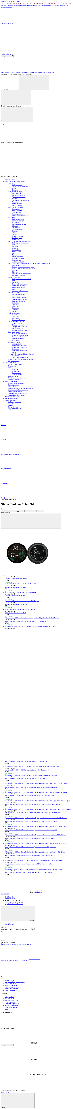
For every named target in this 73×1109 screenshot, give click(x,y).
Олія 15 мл (15, 316)
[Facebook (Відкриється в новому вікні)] (43, 70)
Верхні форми (16, 250)
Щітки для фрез (17, 205)
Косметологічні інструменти (21, 274)
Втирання (15, 308)
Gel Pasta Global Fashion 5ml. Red (15, 587)
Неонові (14, 231)
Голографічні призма (19, 224)
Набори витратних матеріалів (21, 279)
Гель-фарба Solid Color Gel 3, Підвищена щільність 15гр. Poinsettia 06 (27, 770)
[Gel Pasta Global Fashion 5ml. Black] (38, 553)
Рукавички (15, 356)
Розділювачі (16, 340)
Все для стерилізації (11, 381)
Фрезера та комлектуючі (20, 186)
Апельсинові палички (19, 287)
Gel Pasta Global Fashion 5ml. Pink (15, 613)
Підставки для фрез (18, 195)
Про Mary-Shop (6, 5)
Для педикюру (17, 203)
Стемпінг (15, 304)
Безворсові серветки (18, 285)
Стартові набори (10, 180)
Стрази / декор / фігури (19, 299)
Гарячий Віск (16, 373)
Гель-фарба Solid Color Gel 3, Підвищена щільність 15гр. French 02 (26, 761)
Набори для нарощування (20, 243)
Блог (10, 7)
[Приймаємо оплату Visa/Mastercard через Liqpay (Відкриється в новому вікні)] (17, 944)
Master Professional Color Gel (14, 902)
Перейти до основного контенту (11, 1)
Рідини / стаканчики (18, 258)
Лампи (14, 188)
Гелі (13, 244)
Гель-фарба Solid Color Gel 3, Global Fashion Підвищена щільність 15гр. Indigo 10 (31, 830)
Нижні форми (16, 251)
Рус (6, 124)
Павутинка (15, 306)
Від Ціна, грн (5, 929)
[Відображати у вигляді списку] (46, 521)
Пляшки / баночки (18, 325)
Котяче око (15, 222)
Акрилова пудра (17, 256)
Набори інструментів (19, 265)
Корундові (15, 202)
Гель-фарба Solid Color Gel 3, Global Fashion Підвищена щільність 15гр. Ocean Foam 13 (33, 813)
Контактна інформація (43, 5)
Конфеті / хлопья (17, 236)
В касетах (15, 369)
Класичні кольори (18, 221)
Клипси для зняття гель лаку (21, 330)
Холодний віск (17, 374)
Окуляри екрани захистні (20, 357)
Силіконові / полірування (20, 200)
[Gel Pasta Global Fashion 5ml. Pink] (38, 609)
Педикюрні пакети (18, 338)
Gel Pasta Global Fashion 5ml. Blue (15, 596)
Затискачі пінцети (18, 262)
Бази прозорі (16, 209)
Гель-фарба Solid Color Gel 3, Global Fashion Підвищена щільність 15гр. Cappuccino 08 (32, 804)
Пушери (14, 270)
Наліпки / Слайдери (18, 301)
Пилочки (15, 282)
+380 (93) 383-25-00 (7, 23)
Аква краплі (16, 296)
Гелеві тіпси (16, 248)
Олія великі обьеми (18, 320)
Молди (14, 255)
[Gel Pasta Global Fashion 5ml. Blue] (38, 592)
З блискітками (16, 227)
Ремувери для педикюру (20, 335)
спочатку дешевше (18, 511)
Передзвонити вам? (7, 56)
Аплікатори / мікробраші (20, 291)
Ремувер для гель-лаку (19, 347)
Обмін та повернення (57, 5)
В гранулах (15, 371)
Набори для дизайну (18, 294)
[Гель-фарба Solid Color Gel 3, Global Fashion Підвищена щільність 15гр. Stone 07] (38, 843)
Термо (14, 233)
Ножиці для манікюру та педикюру (23, 267)
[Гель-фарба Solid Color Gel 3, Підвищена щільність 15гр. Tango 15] (38, 775)
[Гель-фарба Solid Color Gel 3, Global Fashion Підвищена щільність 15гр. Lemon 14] (38, 792)
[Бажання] (36, 134)
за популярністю (6, 511)
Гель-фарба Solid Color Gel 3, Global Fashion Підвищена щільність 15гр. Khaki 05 (31, 821)
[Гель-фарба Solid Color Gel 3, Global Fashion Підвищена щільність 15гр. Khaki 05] (38, 818)
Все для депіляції (10, 362)
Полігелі (15, 246)
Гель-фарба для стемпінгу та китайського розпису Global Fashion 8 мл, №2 (29, 872)
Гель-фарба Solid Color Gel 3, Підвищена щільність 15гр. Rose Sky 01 (27, 621)
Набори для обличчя (11, 398)
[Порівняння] (16, 97)
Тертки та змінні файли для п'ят (22, 337)
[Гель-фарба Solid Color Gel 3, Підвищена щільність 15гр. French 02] (38, 626)
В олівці (14, 315)
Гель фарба (15, 303)
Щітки (14, 289)
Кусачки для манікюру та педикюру (23, 268)
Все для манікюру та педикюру (15, 181)
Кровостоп (15, 349)
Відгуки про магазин (17, 5)
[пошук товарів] (34, 82)
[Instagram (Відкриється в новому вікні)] (15, 70)
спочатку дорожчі (31, 511)
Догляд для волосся (11, 400)
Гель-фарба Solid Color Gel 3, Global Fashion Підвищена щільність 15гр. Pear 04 (30, 855)
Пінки (14, 352)
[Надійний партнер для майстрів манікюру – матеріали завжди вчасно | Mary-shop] (10, 939)
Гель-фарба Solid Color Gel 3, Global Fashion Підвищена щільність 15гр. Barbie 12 (31, 787)
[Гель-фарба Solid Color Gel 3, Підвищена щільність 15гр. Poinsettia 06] (38, 766)
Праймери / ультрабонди (20, 215)
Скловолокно (16, 260)
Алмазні (14, 198)
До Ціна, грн (20, 929)
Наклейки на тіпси (18, 328)
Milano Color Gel (10, 899)
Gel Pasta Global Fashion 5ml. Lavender (17, 604)
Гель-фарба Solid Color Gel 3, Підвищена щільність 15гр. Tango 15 (26, 778)
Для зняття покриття (18, 197)
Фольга (14, 311)
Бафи (13, 280)
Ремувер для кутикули (19, 345)
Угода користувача (11, 1007)
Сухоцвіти (15, 309)
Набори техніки (17, 185)
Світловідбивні (17, 229)
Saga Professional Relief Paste (14, 904)
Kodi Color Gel (9, 897)
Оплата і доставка (30, 5)
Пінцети (15, 272)
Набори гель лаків (18, 219)
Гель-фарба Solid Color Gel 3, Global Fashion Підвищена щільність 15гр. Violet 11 (30, 838)
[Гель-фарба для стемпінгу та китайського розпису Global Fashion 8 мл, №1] (38, 860)
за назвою (40, 511)
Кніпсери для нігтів (18, 275)
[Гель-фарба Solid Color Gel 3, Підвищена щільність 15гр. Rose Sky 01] (38, 618)
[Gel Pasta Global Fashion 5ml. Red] (38, 584)
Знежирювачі (16, 344)
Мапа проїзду (5, 1092)
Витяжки (15, 190)
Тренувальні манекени (19, 326)
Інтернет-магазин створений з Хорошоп (14, 960)
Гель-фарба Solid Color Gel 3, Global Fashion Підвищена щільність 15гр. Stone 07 (30, 847)
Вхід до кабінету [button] (10, 997)
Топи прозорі (16, 212)
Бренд (32, 920)
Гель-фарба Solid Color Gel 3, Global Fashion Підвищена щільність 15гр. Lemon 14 (31, 795)
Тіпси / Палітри (17, 323)
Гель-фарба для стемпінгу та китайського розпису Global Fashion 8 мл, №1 (29, 864)
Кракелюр (15, 239)
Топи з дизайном (17, 214)
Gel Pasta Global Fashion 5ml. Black (16, 578)
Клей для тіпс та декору (19, 350)
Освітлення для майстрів (13, 397)
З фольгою (15, 234)
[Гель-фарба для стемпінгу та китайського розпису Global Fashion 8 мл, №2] (38, 869)
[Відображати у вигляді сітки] (16, 521)
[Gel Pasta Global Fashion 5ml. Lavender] (38, 601)
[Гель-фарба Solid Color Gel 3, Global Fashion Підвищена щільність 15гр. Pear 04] (38, 852)
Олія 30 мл (15, 318)
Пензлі (14, 253)
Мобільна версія (34, 959)
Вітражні (15, 226)
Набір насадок (16, 193)
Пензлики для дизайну (19, 297)
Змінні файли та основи (20, 284)
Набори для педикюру (19, 333)
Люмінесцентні (17, 238)
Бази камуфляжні (17, 210)
